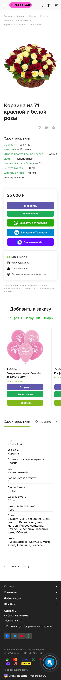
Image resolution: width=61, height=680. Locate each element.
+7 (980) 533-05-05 (16, 615)
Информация (12, 598)
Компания (10, 592)
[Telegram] (14, 636)
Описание (43, 421)
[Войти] (48, 5)
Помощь (9, 603)
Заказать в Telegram (34, 232)
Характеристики (17, 421)
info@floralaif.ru (13, 620)
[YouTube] (21, 636)
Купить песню (30, 213)
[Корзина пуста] (56, 5)
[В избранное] (39, 127)
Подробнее (25, 402)
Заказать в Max (34, 242)
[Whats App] (28, 636)
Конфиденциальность (16, 669)
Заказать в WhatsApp (33, 222)
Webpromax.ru (37, 675)
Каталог (9, 586)
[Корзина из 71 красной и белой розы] (30, 65)
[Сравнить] (46, 127)
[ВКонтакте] (7, 636)
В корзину (30, 205)
